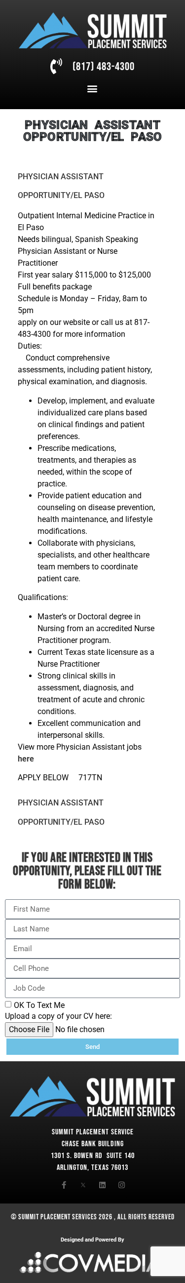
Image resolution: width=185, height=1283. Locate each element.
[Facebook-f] (64, 1185)
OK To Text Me (39, 1005)
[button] (92, 88)
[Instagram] (121, 1185)
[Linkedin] (102, 1185)
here (26, 758)
